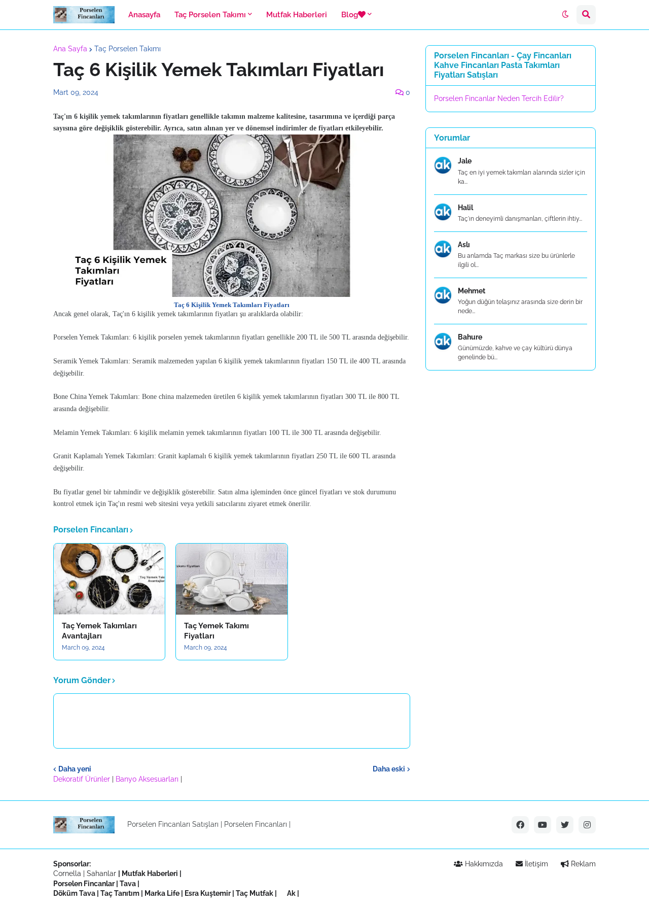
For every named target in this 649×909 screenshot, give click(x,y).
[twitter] (564, 824)
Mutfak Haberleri (150, 873)
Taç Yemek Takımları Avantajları (99, 631)
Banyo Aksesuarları (148, 779)
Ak (291, 893)
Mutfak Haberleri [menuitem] (296, 14)
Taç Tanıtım (119, 893)
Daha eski (389, 769)
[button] (565, 14)
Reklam (582, 864)
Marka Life (162, 893)
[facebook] (520, 824)
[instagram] (587, 824)
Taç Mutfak (254, 893)
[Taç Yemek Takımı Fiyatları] (231, 579)
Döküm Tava (74, 893)
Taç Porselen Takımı (127, 48)
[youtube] (542, 824)
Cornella (67, 873)
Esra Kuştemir (208, 893)
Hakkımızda (483, 864)
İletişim (535, 864)
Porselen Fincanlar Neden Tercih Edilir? (499, 98)
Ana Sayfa (70, 48)
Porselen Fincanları (255, 824)
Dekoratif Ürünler (82, 779)
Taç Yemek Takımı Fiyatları (216, 631)
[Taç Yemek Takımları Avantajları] (109, 579)
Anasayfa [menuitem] (144, 14)
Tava (128, 884)
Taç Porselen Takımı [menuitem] (210, 14)
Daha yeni (74, 769)
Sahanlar (101, 873)
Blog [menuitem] (349, 14)
